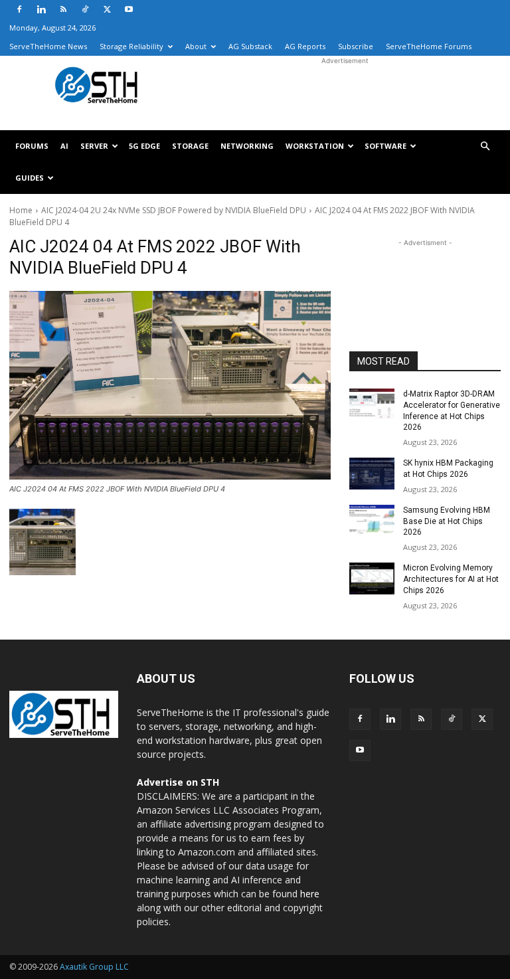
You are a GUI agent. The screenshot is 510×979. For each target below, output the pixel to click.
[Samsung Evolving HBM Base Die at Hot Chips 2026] (371, 521)
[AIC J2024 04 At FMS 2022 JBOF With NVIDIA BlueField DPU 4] (170, 385)
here (309, 893)
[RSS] (63, 9)
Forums (31, 146)
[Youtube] (129, 9)
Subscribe (355, 46)
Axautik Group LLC (94, 966)
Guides (29, 178)
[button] (485, 146)
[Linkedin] (41, 9)
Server (94, 146)
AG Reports (305, 46)
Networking (247, 146)
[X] (107, 9)
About (196, 46)
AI (64, 146)
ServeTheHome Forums (428, 46)
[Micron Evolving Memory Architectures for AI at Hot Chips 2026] (371, 578)
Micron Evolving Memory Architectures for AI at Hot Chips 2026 (451, 579)
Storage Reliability (131, 46)
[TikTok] (85, 9)
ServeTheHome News (48, 46)
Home (21, 210)
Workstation (315, 146)
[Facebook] (19, 9)
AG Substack (250, 46)
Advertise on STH (178, 782)
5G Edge (144, 146)
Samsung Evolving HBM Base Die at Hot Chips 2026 (446, 521)
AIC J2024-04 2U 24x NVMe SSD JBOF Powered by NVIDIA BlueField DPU (173, 210)
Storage (190, 146)
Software (385, 146)
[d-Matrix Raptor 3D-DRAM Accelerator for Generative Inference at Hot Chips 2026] (371, 404)
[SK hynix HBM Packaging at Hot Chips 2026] (371, 474)
